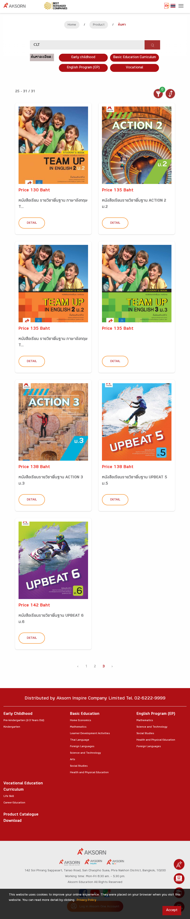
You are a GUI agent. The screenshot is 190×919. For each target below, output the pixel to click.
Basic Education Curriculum (134, 57)
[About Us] (179, 864)
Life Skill (8, 796)
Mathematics (78, 727)
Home (72, 25)
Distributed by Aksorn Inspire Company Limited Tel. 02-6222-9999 (95, 699)
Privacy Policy (86, 900)
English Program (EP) (83, 67)
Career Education (14, 803)
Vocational (134, 67)
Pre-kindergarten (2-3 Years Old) (23, 720)
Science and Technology (85, 753)
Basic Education (84, 714)
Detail (32, 223)
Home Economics (80, 720)
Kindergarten (11, 727)
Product (98, 25)
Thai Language (79, 740)
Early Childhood (17, 714)
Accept (171, 910)
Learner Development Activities (90, 734)
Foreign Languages (82, 747)
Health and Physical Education (89, 773)
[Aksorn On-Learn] (179, 878)
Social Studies (79, 766)
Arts (72, 760)
